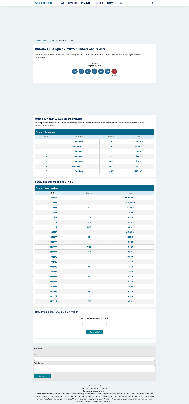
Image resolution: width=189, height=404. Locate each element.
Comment (42, 376)
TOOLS (120, 3)
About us (85, 388)
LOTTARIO (111, 3)
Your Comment (39, 363)
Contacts (104, 388)
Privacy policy (94, 388)
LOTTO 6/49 (72, 3)
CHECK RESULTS (94, 332)
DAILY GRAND (85, 3)
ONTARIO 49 (98, 3)
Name (36, 354)
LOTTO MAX (60, 3)
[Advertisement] (94, 23)
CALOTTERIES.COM (43, 3)
